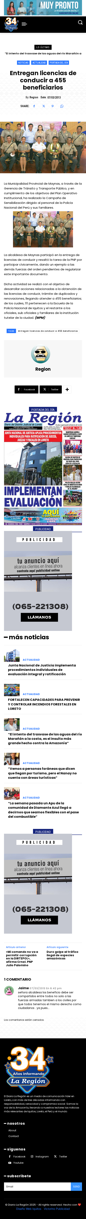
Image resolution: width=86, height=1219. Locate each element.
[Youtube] (9, 1162)
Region (34, 97)
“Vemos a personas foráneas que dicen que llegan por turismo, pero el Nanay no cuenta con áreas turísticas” (42, 773)
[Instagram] (31, 1156)
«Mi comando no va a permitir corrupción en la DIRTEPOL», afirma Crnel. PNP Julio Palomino (22, 958)
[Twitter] (43, 106)
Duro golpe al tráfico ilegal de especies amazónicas (62, 955)
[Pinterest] (53, 106)
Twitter (63, 1156)
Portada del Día (59, 62)
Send (76, 1186)
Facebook (19, 1156)
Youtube (18, 1162)
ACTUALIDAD (39, 62)
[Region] (43, 353)
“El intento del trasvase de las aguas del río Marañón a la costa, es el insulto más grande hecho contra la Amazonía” (45, 739)
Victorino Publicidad (57, 1208)
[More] (67, 389)
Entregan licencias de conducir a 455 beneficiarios (48, 331)
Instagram (42, 1156)
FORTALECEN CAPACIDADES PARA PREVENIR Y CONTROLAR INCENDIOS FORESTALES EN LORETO (44, 704)
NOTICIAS (23, 62)
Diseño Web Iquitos (29, 1208)
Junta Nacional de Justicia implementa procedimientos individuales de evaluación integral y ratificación (42, 670)
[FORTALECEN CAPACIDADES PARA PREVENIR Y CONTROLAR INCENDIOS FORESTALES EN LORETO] (12, 690)
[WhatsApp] (62, 106)
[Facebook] (34, 106)
